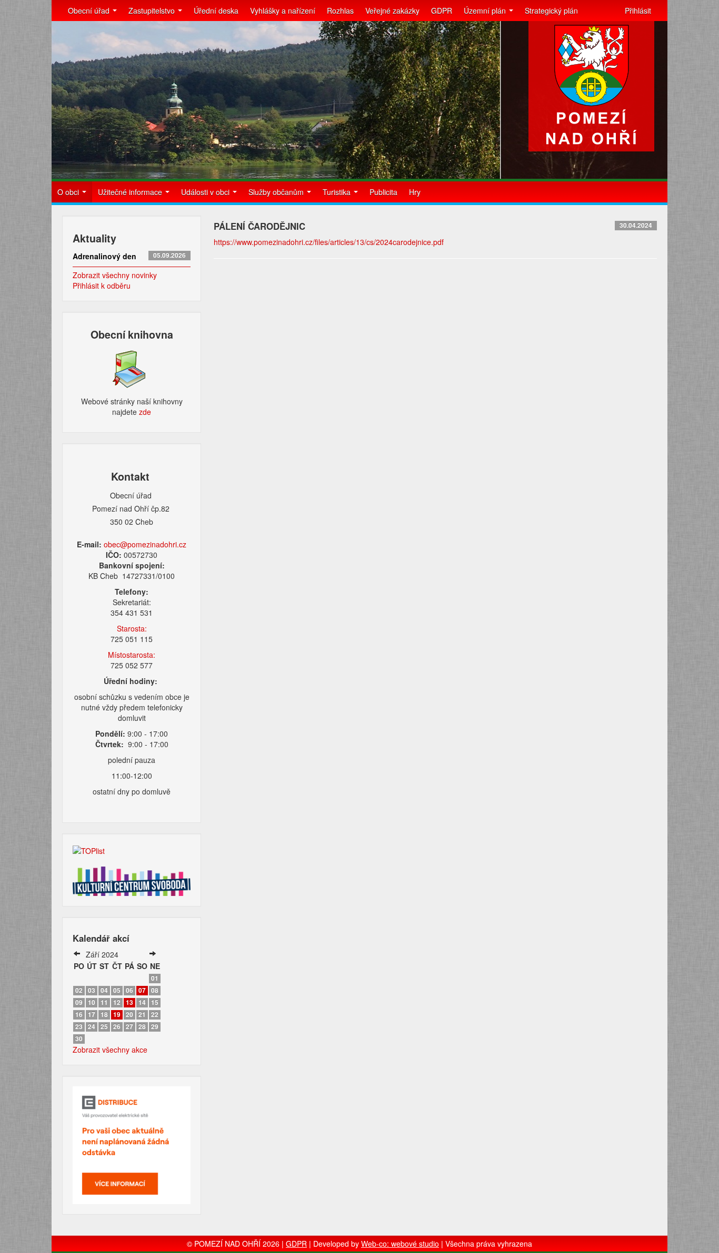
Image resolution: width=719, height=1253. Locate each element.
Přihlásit (638, 10)
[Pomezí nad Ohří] (591, 86)
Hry (415, 192)
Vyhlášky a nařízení (282, 10)
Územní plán (486, 10)
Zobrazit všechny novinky (115, 275)
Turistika (338, 192)
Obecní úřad (90, 10)
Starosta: (132, 628)
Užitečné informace (131, 192)
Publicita (383, 192)
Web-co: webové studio (400, 1243)
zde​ (145, 411)
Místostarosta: (131, 654)
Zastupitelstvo (152, 10)
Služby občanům (277, 192)
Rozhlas (340, 10)
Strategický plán (551, 10)
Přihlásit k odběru (102, 285)
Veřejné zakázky (392, 10)
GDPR (441, 10)
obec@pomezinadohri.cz (145, 544)
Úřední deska (216, 10)
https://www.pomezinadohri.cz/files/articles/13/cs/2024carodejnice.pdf (329, 242)
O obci (69, 192)
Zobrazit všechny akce (110, 1049)
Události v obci (206, 192)
